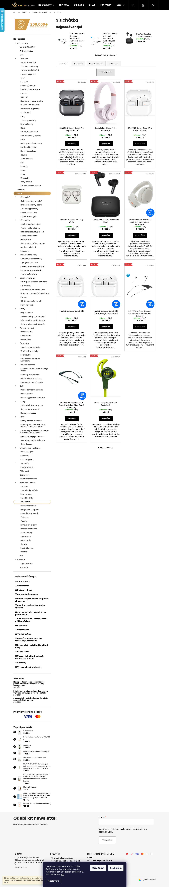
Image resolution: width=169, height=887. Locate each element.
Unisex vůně (26, 339)
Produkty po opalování (30, 374)
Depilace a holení (28, 247)
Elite (21, 55)
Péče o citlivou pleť (29, 212)
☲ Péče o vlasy (22, 651)
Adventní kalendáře (28, 478)
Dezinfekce (25, 475)
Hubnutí (24, 97)
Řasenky (24, 297)
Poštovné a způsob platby (99, 861)
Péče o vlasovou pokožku (31, 270)
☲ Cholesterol (22, 585)
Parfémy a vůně (27, 328)
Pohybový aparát (28, 85)
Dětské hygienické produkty (33, 397)
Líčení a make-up (27, 278)
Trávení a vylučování (30, 70)
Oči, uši (24, 155)
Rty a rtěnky (26, 285)
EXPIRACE (21, 559)
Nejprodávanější (96, 63)
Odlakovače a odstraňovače (33, 324)
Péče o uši (24, 471)
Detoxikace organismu (30, 108)
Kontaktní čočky (27, 467)
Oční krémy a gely (28, 216)
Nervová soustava (28, 151)
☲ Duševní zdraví (23, 590)
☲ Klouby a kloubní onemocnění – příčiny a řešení (31, 619)
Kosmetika (24, 567)
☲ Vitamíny (20, 662)
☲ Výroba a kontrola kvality (28, 667)
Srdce (23, 170)
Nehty (22, 309)
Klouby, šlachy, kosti (29, 132)
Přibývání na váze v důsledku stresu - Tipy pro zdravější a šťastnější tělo (31, 692)
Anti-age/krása (26, 51)
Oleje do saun (27, 444)
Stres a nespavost (28, 74)
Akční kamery (26, 532)
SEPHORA (21, 189)
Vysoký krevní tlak (28, 62)
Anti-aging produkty (29, 208)
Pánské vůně (26, 335)
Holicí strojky (26, 540)
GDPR (89, 858)
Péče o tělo (25, 220)
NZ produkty (22, 43)
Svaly (23, 174)
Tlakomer (25, 517)
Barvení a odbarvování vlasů (33, 266)
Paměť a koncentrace (30, 89)
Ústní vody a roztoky (29, 351)
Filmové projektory (29, 525)
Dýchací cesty (27, 124)
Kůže (23, 139)
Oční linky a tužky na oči (31, 301)
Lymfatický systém (29, 147)
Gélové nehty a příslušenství (33, 320)
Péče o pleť (25, 197)
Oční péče (24, 463)
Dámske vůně (27, 332)
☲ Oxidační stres (23, 634)
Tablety (24, 521)
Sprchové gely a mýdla (31, 224)
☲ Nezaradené (22, 629)
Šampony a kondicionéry (31, 258)
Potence (24, 82)
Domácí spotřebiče (29, 529)
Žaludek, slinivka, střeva (31, 185)
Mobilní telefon (27, 548)
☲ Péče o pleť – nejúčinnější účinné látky (31, 646)
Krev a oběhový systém (31, 135)
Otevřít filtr (106, 72)
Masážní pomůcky (28, 505)
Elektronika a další (27, 482)
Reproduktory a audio (30, 513)
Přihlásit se (107, 840)
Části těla (24, 58)
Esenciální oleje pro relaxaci (32, 436)
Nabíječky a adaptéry (30, 509)
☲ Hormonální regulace (26, 594)
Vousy (22, 401)
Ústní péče (24, 343)
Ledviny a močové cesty (31, 143)
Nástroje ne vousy (28, 413)
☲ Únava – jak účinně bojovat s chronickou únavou (29, 657)
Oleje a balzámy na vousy (32, 405)
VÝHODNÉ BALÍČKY (27, 47)
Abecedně (113, 63)
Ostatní (24, 544)
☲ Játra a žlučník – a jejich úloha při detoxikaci (30, 613)
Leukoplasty (26, 239)
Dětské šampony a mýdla (32, 390)
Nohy (22, 417)
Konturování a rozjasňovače (33, 289)
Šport (23, 78)
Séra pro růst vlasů (29, 274)
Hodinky (24, 551)
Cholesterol (26, 112)
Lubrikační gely (27, 452)
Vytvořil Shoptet (149, 880)
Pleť (22, 162)
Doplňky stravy (26, 563)
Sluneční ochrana (27, 364)
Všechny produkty (28, 120)
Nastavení (53, 881)
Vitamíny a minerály (29, 66)
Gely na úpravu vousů (30, 409)
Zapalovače (26, 536)
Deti (21, 386)
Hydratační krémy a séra (31, 205)
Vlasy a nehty (26, 181)
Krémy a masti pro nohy (31, 420)
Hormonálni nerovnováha (32, 101)
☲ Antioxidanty (22, 581)
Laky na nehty (27, 312)
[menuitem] (46, 5)
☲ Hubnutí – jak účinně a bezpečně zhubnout (31, 599)
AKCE (19, 193)
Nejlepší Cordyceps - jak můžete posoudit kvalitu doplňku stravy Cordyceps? (29, 684)
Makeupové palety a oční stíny (34, 282)
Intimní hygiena (27, 459)
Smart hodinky (27, 498)
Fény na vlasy (26, 494)
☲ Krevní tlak (21, 625)
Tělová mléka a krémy (30, 228)
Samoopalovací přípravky (32, 382)
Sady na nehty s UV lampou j (33, 316)
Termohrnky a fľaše (29, 490)
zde (62, 874)
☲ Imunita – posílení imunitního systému (30, 606)
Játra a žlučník (27, 159)
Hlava (23, 128)
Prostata (24, 166)
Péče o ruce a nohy (29, 235)
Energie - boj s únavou (30, 105)
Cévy (23, 116)
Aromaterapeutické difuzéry (33, 440)
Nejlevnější (78, 63)
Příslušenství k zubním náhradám (30, 359)
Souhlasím (116, 868)
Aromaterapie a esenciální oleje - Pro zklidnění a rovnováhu (34, 431)
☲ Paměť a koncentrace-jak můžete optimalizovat (28, 639)
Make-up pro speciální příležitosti (35, 293)
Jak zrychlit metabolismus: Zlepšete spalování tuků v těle (30, 699)
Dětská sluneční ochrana (31, 378)
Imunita (24, 93)
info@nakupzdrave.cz (63, 858)
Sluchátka (25, 502)
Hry (21, 555)
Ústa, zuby (25, 178)
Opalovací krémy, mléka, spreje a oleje (34, 369)
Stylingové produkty (29, 262)
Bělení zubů (26, 355)
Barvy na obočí (27, 305)
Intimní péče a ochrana (30, 448)
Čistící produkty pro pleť (31, 201)
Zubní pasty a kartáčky (30, 347)
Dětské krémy (27, 393)
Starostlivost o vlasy (28, 255)
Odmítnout (98, 868)
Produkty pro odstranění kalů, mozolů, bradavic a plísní (33, 425)
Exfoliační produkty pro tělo (32, 232)
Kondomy (25, 455)
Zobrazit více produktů (105, 55)
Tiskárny (24, 486)
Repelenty (25, 251)
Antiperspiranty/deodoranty (33, 243)
